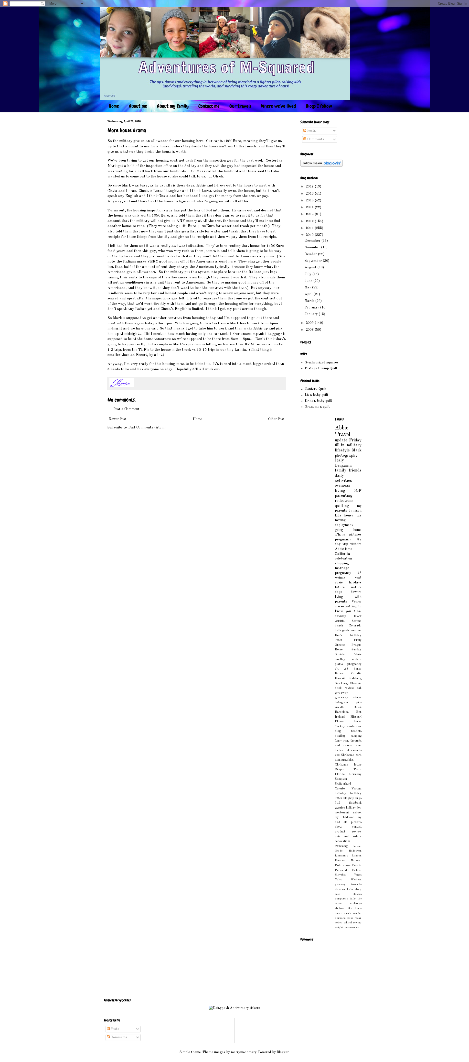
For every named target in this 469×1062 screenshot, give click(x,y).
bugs (358, 798)
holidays (355, 582)
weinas (340, 577)
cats (337, 894)
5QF (357, 491)
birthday (340, 793)
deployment (344, 525)
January (312, 314)
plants (339, 664)
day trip (341, 544)
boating (340, 735)
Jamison (355, 510)
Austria (340, 621)
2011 (310, 228)
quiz (337, 836)
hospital (357, 913)
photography (346, 455)
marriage (342, 568)
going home (348, 530)
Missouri (356, 716)
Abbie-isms (343, 549)
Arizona (356, 630)
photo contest (348, 826)
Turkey (340, 726)
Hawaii (340, 678)
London (357, 855)
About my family (173, 106)
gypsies (340, 807)
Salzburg (356, 678)
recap (358, 918)
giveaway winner (348, 697)
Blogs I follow (319, 106)
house (348, 515)
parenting (343, 495)
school (347, 922)
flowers (356, 592)
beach (339, 625)
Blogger (283, 1052)
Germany (355, 774)
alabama (340, 889)
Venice (357, 601)
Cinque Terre (348, 769)
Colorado (355, 625)
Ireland (340, 716)
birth (338, 630)
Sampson (341, 778)
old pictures (352, 822)
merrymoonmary (243, 1052)
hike (349, 908)
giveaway (341, 692)
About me (138, 106)
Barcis (339, 673)
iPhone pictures (348, 534)
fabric (358, 654)
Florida (340, 774)
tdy (359, 515)
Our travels (240, 106)
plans (350, 918)
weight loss (342, 927)
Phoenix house (348, 721)
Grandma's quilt (317, 406)
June (309, 281)
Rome (339, 649)
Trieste (340, 788)
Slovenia (356, 683)
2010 (310, 235)
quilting (342, 506)
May (308, 287)
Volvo (338, 879)
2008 (310, 329)
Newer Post (118, 419)
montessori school (348, 812)
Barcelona (342, 711)
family (340, 470)
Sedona (357, 870)
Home (114, 106)
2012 (310, 221)
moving (340, 520)
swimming (341, 846)
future (340, 587)
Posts (311, 130)
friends (355, 470)
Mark (357, 450)
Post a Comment (126, 409)
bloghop (348, 798)
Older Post (276, 419)
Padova (346, 865)
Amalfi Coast (348, 707)
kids (338, 515)
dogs (338, 592)
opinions (340, 918)
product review (348, 831)
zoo (337, 754)
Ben (359, 711)
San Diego (342, 683)
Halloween (355, 850)
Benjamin (343, 465)
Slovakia (340, 874)
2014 (310, 207)
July (308, 274)
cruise (339, 606)
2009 (310, 323)
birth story (354, 889)
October (311, 254)
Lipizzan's (341, 855)
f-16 (338, 802)
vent (358, 577)
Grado (339, 850)
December (313, 240)
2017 (310, 186)
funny (338, 740)
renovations (342, 841)
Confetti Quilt (315, 389)
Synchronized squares (322, 362)
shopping (342, 563)
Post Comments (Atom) (147, 427)
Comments (315, 139)
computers (341, 898)
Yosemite (356, 884)
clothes (357, 894)
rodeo (338, 922)
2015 (310, 200)
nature (356, 587)
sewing (357, 922)
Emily (358, 640)
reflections (344, 501)
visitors (356, 544)
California (342, 554)
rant (346, 740)
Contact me (209, 106)
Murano (340, 860)
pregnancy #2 (348, 539)
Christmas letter (348, 764)
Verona (357, 788)
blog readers (348, 731)
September (314, 261)
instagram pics (348, 702)
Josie (339, 582)
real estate (353, 836)
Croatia (356, 673)
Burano (357, 846)
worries (354, 927)
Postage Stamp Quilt (321, 368)
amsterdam (354, 726)
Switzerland (343, 783)
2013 (310, 214)
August (311, 267)
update (341, 440)
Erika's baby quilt (318, 401)
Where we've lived (278, 106)
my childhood (345, 817)
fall (359, 688)
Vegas (358, 874)
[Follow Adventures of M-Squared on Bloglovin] (321, 165)
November (313, 247)
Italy (339, 460)
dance (338, 903)
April (309, 294)
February (312, 307)
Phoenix (357, 865)
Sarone (357, 621)
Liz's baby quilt (316, 395)
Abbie (341, 428)
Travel (342, 434)
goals (345, 630)
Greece (340, 644)
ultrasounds (354, 750)
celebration (343, 558)
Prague (357, 644)
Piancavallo (342, 870)
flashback (355, 802)
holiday (351, 807)
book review (344, 688)
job (359, 807)
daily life (356, 898)
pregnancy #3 (348, 573)
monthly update (348, 659)
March (310, 301)
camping (356, 735)
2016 (310, 193)
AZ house (353, 668)
